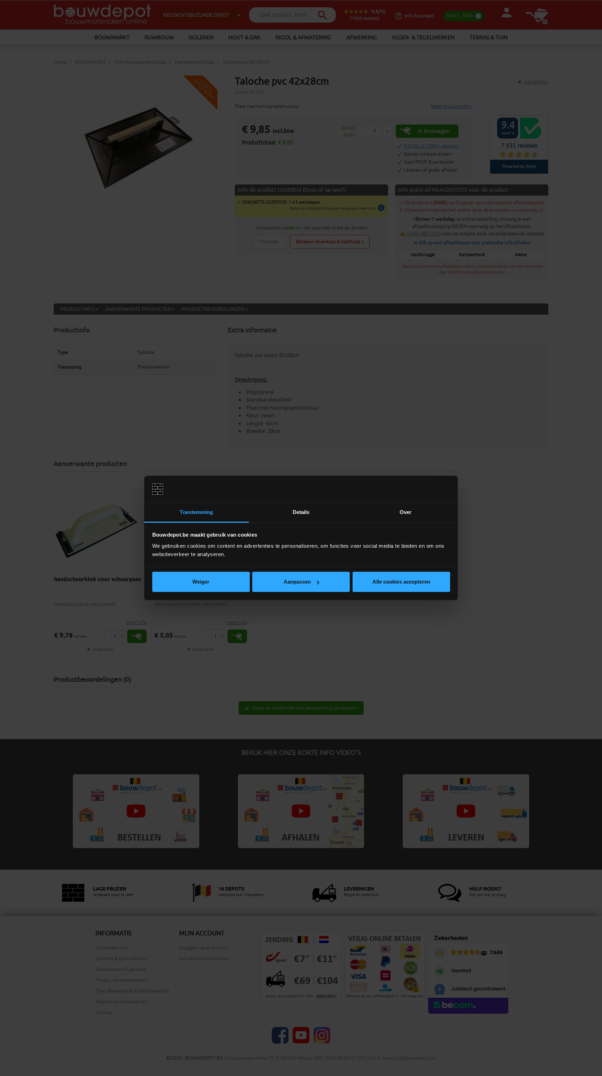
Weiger (200, 582)
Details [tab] (301, 512)
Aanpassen (297, 582)
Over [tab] (405, 512)
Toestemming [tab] (196, 512)
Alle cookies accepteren (401, 582)
